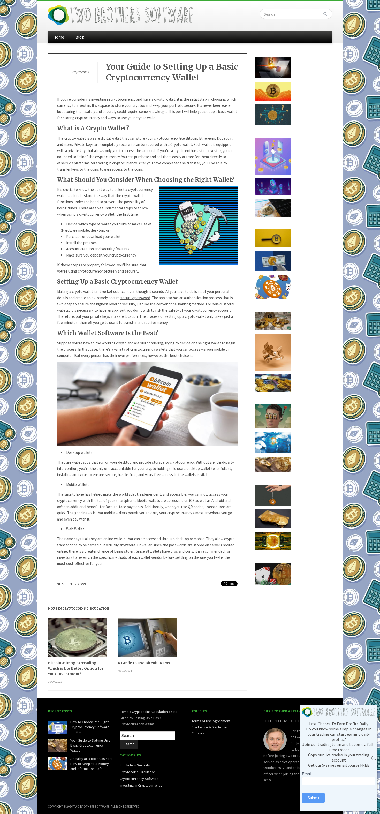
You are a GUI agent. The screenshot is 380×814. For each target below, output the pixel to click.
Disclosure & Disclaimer (210, 727)
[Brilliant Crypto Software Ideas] (121, 14)
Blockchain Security (135, 765)
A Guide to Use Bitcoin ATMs (144, 663)
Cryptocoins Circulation (150, 711)
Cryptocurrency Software (139, 778)
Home (58, 37)
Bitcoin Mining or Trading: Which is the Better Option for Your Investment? (75, 668)
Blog (79, 37)
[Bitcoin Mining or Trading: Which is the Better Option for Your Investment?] (77, 639)
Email (306, 774)
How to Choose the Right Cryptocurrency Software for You (89, 727)
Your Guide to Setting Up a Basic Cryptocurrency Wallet (172, 72)
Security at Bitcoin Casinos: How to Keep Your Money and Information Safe (91, 763)
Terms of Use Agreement (211, 721)
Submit (313, 798)
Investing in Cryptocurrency (141, 785)
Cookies (198, 733)
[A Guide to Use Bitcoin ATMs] (147, 639)
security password (135, 297)
